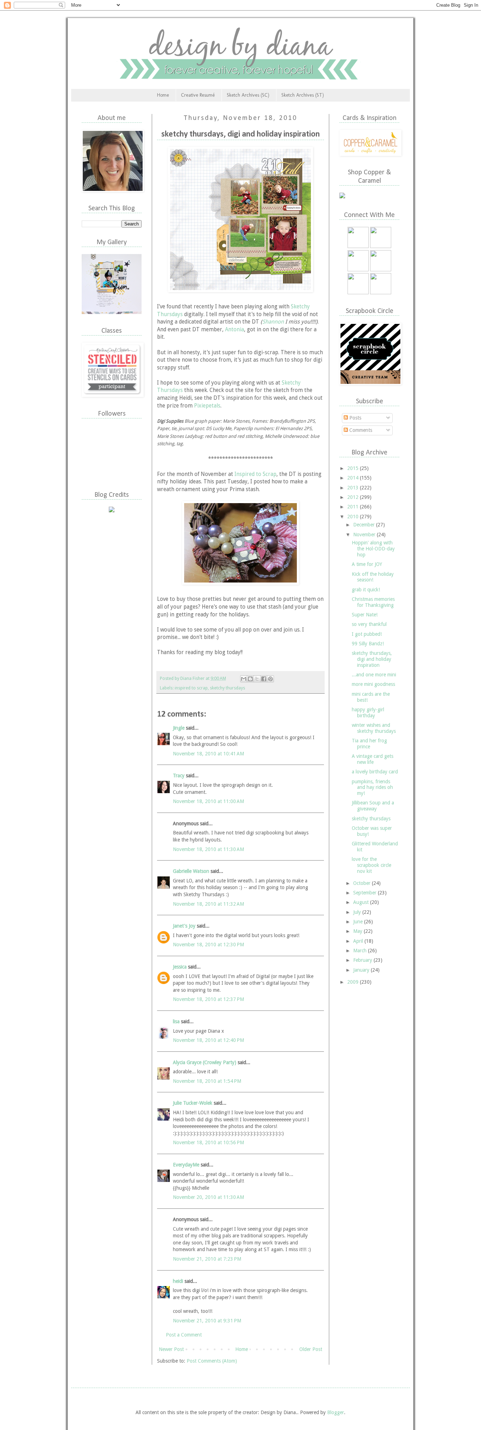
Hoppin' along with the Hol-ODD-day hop (373, 548)
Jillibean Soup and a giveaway (373, 805)
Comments (360, 430)
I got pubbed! (367, 634)
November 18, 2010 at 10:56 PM (208, 1142)
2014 (353, 478)
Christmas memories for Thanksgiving (373, 602)
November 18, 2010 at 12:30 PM (208, 944)
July (357, 912)
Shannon (273, 322)
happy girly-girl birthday (368, 712)
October (362, 883)
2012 (353, 497)
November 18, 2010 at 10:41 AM (208, 753)
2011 (353, 506)
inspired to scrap (191, 687)
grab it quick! (366, 589)
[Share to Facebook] (263, 678)
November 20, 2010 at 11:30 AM (208, 1197)
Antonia (234, 329)
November (365, 534)
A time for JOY (367, 564)
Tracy (179, 775)
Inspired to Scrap (255, 474)
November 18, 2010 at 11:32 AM (208, 904)
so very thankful (369, 624)
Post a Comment (184, 1335)
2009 (353, 982)
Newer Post (171, 1349)
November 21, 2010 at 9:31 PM (207, 1320)
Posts (354, 418)
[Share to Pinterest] (270, 678)
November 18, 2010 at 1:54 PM (207, 1081)
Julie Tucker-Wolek (192, 1103)
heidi (178, 1281)
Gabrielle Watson (191, 871)
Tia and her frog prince (369, 743)
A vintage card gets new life (372, 759)
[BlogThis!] (250, 678)
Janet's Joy (184, 926)
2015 (353, 468)
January (362, 970)
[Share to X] (257, 678)
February (363, 960)
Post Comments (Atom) (212, 1361)
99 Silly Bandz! (368, 643)
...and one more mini (374, 674)
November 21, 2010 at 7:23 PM (207, 1259)
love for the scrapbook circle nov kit (371, 865)
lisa (176, 1021)
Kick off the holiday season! (373, 577)
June (358, 921)
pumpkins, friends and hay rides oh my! (372, 787)
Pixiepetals (207, 406)
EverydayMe (186, 1164)
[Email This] (243, 678)
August (361, 902)
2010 (353, 516)
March (360, 950)
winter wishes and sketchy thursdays (374, 728)
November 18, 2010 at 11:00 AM (208, 801)
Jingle (179, 728)
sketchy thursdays (227, 687)
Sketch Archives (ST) (302, 95)
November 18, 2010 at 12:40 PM (208, 1040)
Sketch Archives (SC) (248, 95)
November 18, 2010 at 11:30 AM (208, 849)
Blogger (335, 1412)
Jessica (180, 967)
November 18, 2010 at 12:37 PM (208, 999)
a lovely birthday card (375, 771)
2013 (353, 487)
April (358, 941)
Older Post (310, 1349)
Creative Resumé (198, 95)
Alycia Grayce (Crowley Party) (204, 1062)
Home (163, 95)
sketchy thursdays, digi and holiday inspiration (372, 659)
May (358, 931)
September (365, 892)
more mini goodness (373, 684)
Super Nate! (364, 614)
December (364, 524)
